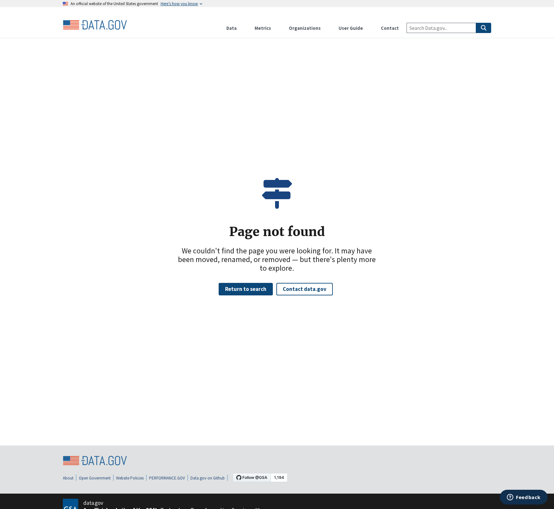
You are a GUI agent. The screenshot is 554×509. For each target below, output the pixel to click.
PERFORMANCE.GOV (167, 478)
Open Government (95, 478)
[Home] (95, 25)
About (68, 478)
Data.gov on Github (207, 478)
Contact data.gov (304, 289)
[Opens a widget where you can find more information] (524, 498)
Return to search (245, 289)
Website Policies (130, 478)
